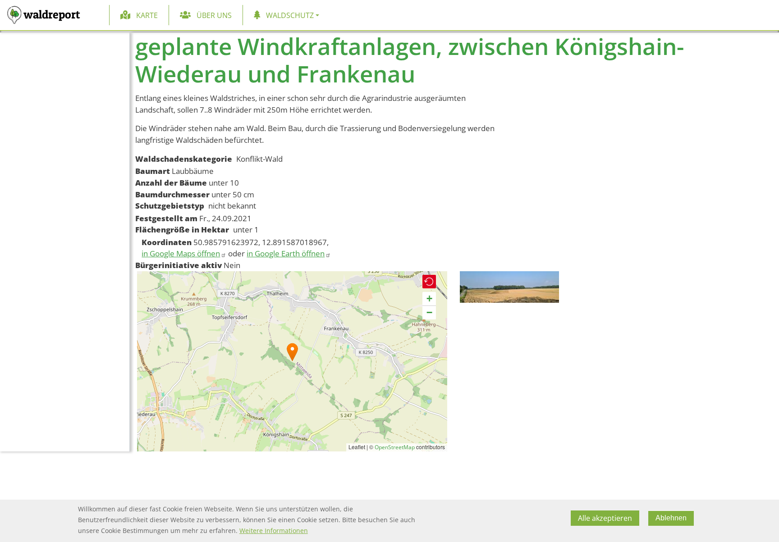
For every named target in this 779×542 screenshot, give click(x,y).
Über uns (214, 15)
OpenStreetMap (395, 447)
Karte (147, 15)
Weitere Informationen (273, 530)
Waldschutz (290, 15)
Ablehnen (671, 518)
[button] (292, 352)
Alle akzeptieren (605, 518)
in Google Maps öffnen (181, 253)
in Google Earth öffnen (286, 253)
